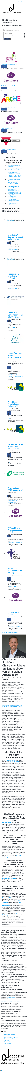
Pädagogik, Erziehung (13, 195)
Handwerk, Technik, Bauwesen (15, 178)
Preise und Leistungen (9, 1042)
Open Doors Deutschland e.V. (16, 542)
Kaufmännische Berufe (13, 186)
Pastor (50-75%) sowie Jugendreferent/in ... (15, 356)
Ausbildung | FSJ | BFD (13, 166)
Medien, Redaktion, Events (14, 192)
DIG (9, 418)
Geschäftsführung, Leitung (14, 175)
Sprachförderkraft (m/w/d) (8, 107)
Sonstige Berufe (12, 199)
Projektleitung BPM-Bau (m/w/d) (15, 489)
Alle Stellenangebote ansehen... (10, 632)
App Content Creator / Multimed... (9, 85)
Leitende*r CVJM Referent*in (8, 149)
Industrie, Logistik (12, 182)
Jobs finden (7, 38)
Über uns (6, 1040)
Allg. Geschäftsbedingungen (11, 1037)
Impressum (7, 1035)
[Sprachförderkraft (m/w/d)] (11, 98)
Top (1, 1070)
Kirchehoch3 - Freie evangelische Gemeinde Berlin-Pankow (15, 376)
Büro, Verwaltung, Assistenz (15, 168)
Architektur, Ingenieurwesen (15, 165)
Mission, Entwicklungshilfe (14, 193)
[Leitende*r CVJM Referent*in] (11, 141)
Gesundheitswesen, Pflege (14, 176)
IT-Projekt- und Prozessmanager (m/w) (15, 530)
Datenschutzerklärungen (10, 1038)
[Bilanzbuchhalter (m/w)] (11, 119)
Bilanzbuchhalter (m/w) (7, 128)
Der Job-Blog (7, 1043)
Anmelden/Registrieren (19, 1)
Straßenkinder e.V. (13, 249)
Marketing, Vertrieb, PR (13, 190)
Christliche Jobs (11, 997)
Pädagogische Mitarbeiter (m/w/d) (14, 276)
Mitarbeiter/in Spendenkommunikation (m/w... (15, 237)
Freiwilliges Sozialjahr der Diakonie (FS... (14, 404)
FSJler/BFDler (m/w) (14, 613)
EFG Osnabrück (12, 327)
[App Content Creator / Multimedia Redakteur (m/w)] (11, 77)
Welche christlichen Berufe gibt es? (10, 1001)
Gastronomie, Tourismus (14, 173)
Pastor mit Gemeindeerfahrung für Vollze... (15, 315)
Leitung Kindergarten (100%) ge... (9, 64)
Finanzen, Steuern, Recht (14, 169)
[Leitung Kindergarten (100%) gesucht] (11, 56)
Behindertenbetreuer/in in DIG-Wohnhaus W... (15, 446)
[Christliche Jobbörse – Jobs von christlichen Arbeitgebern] (11, 8)
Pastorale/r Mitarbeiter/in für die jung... (15, 570)
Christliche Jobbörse (9, 1034)
